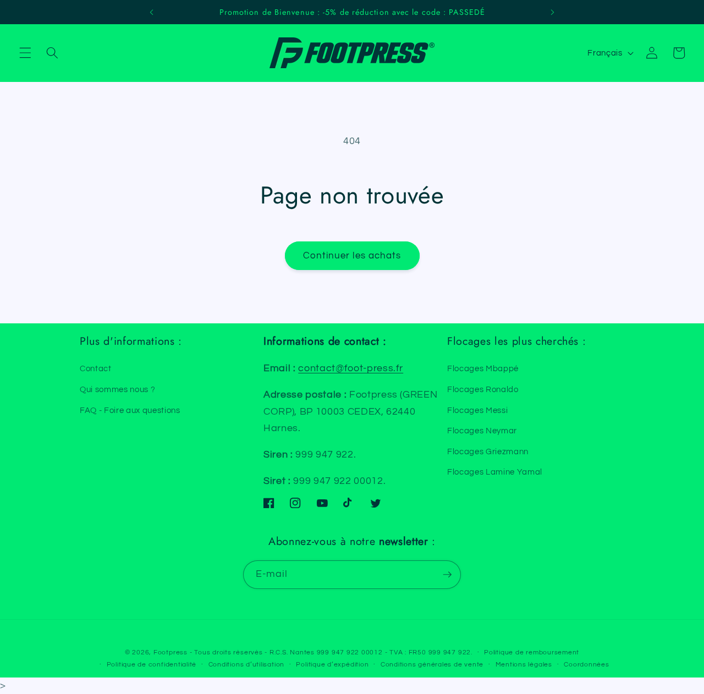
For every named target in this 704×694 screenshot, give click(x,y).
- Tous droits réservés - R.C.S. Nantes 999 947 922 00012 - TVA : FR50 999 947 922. (331, 652)
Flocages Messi (477, 410)
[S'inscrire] (447, 574)
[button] (25, 53)
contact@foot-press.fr (350, 368)
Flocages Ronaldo (483, 389)
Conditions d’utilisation (246, 664)
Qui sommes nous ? (117, 389)
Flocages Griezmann (488, 451)
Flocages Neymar (482, 430)
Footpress (170, 652)
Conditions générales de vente (432, 664)
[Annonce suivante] (552, 12)
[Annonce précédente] (152, 12)
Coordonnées (586, 664)
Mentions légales (524, 664)
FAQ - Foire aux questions (130, 410)
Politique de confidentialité (152, 664)
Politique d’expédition (332, 664)
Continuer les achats (352, 255)
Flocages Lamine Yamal (494, 471)
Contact (96, 368)
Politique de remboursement (531, 652)
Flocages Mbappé (483, 368)
